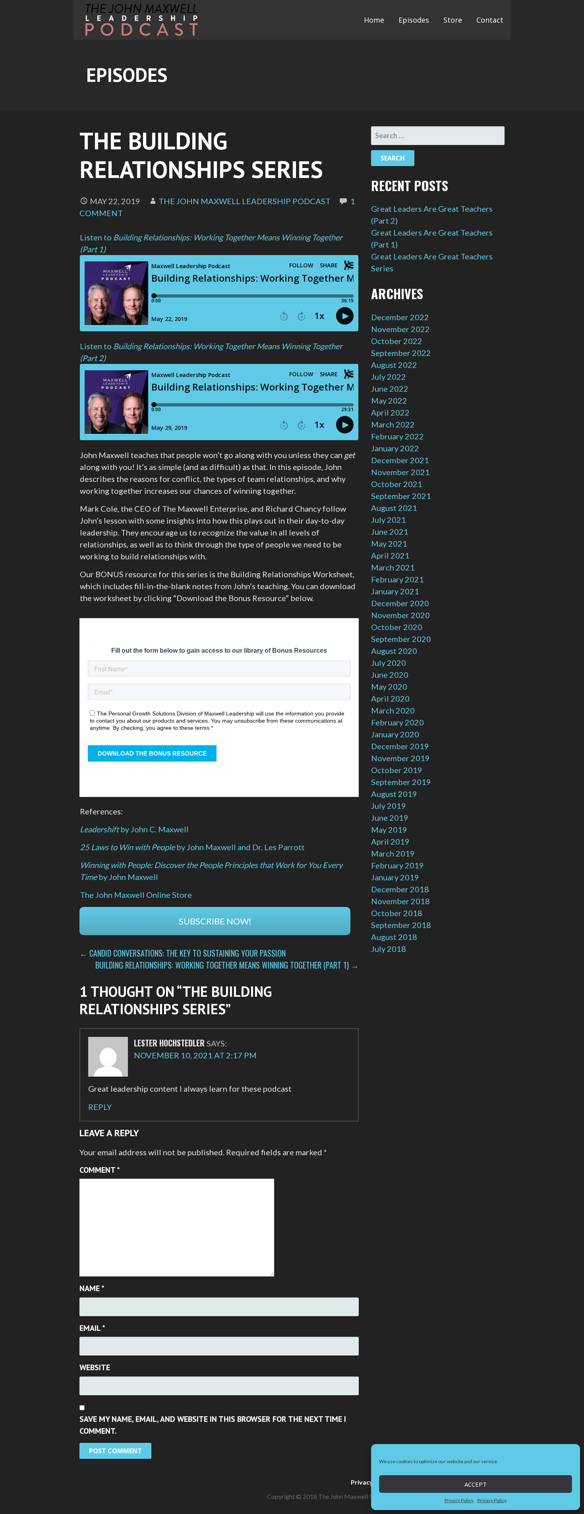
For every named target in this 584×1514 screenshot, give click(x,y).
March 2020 (393, 710)
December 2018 (400, 889)
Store (452, 20)
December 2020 (400, 603)
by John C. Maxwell (134, 829)
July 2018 (388, 948)
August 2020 (394, 650)
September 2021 (401, 496)
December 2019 (400, 746)
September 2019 (401, 782)
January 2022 (395, 448)
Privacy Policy (459, 1500)
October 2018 (396, 913)
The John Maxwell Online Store (136, 894)
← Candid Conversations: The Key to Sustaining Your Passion (182, 953)
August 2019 (394, 794)
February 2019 (397, 865)
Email (92, 1328)
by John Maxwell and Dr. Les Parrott (192, 847)
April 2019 (390, 841)
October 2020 (396, 627)
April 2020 (390, 698)
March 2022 (393, 424)
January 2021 (395, 591)
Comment (99, 1170)
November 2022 (400, 329)
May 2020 (389, 686)
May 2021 (389, 543)
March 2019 (393, 853)
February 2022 (397, 436)
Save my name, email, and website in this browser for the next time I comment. (212, 1425)
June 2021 (389, 531)
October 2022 (396, 341)
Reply (100, 1107)
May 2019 (389, 829)
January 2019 (395, 877)
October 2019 (396, 770)
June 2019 (389, 817)
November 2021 (400, 472)
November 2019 (400, 758)
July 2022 (388, 376)
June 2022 (389, 388)
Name (91, 1288)
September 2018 (401, 925)
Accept (475, 1484)
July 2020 (388, 662)
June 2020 (389, 674)
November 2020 (400, 615)
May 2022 (389, 400)
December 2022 (400, 317)
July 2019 (388, 805)
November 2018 (400, 901)
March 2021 (393, 567)
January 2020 (395, 734)
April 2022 (390, 412)
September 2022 (401, 353)
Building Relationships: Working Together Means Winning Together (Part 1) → (227, 965)
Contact (489, 20)
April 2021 (390, 555)
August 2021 (394, 507)
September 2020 (401, 639)
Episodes (413, 20)
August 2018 (394, 937)
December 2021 (400, 460)
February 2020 (397, 722)
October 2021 (396, 484)
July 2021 (388, 519)
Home (374, 20)
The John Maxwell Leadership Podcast (245, 201)
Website (94, 1367)
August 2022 (394, 364)
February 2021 (397, 579)
